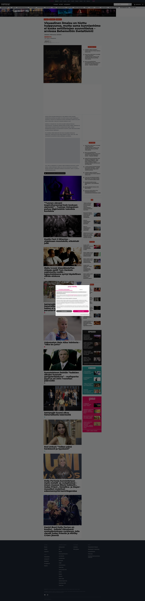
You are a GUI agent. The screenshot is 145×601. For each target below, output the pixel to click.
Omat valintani (64, 311)
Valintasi (81, 289)
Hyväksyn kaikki (81, 311)
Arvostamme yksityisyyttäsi (64, 289)
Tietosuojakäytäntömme (84, 314)
